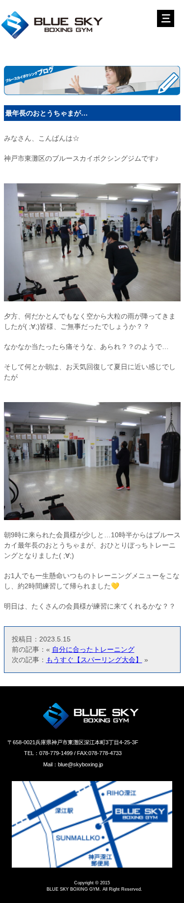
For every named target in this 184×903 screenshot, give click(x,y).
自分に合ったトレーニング (93, 649)
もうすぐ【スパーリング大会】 (94, 660)
